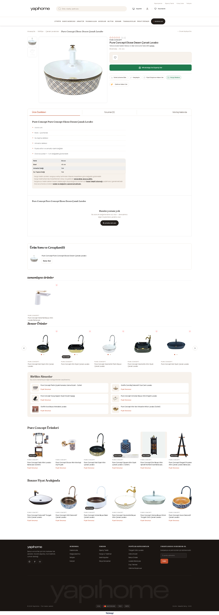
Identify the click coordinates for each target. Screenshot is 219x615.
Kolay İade (180, 3)
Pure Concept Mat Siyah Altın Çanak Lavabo (41, 365)
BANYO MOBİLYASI (68, 21)
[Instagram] (29, 562)
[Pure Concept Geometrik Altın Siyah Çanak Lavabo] (142, 343)
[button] (41, 354)
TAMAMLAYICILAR (129, 21)
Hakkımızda (74, 550)
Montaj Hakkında (180, 112)
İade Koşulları (103, 557)
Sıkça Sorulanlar (105, 561)
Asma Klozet (133, 554)
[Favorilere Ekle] (115, 57)
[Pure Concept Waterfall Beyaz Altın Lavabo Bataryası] (42, 297)
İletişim (189, 3)
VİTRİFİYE (57, 21)
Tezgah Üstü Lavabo (136, 550)
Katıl (164, 561)
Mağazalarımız (75, 554)
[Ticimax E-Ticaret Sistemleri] (110, 613)
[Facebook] (35, 562)
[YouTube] (40, 562)
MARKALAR (159, 21)
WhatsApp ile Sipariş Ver (152, 67)
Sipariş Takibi (169, 3)
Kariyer (72, 561)
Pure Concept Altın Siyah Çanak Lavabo (75, 364)
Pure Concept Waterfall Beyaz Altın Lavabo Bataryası (40, 319)
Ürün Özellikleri (39, 112)
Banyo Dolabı (133, 557)
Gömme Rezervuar (135, 568)
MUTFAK (111, 21)
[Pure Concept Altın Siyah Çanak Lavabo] (76, 344)
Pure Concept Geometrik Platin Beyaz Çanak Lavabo (107, 365)
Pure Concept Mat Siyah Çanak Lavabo (175, 364)
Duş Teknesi (133, 565)
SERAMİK (118, 21)
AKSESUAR (102, 21)
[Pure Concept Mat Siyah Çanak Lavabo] (176, 344)
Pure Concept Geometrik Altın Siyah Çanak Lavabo (140, 365)
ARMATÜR (80, 21)
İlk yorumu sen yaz (109, 223)
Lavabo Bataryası (135, 561)
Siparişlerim (158, 3)
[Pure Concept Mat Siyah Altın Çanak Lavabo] (42, 344)
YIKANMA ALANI (91, 21)
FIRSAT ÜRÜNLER (143, 21)
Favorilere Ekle (56, 285)
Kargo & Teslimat (105, 554)
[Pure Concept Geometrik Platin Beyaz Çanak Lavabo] (109, 344)
